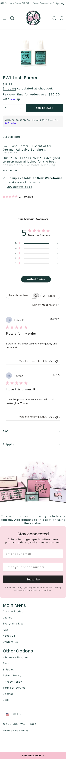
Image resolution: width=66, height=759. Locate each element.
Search (7, 663)
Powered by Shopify (16, 730)
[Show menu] (4, 18)
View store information (19, 186)
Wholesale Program (16, 657)
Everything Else (13, 623)
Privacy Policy (12, 681)
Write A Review (36, 279)
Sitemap (8, 693)
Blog (6, 699)
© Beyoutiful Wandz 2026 (19, 724)
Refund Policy (12, 675)
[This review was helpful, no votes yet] (50, 361)
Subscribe (33, 579)
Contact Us (10, 641)
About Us (9, 635)
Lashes (7, 617)
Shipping (9, 88)
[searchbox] (19, 295)
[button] (33, 755)
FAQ (5, 431)
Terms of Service (14, 687)
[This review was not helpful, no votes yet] (56, 361)
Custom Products (14, 611)
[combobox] (46, 305)
